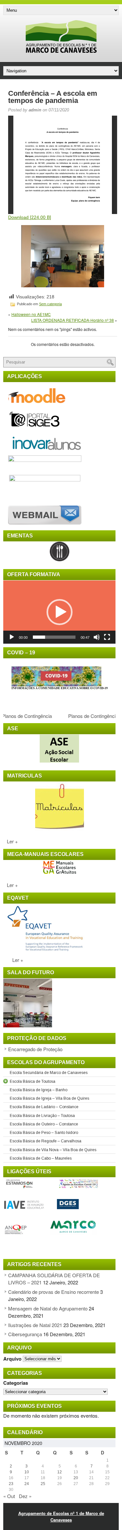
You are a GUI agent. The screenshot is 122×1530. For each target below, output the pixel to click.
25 (43, 1483)
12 (59, 1472)
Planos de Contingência (89, 715)
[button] (60, 612)
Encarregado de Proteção (35, 1049)
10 (26, 1472)
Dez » (25, 1496)
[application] (59, 612)
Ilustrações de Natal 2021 (35, 1325)
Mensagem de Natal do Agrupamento (48, 1308)
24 (26, 1483)
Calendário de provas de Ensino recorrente (53, 1291)
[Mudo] (96, 637)
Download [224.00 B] (29, 217)
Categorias (15, 1382)
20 (76, 1478)
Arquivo (12, 1358)
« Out (9, 1496)
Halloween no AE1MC (31, 314)
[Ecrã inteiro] (107, 637)
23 (11, 1483)
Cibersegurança (25, 1334)
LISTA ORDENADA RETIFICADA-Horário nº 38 (72, 320)
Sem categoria (50, 304)
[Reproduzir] (11, 637)
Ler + (10, 841)
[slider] (54, 637)
